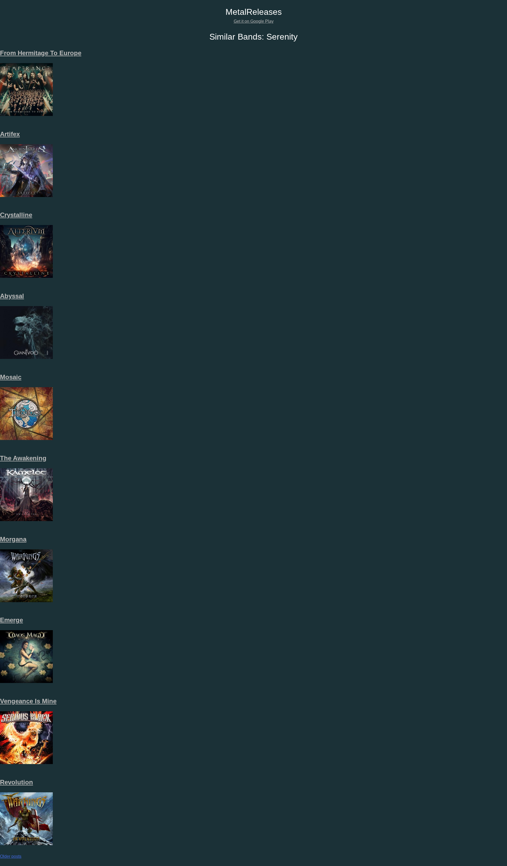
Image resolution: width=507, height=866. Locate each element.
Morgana (13, 539)
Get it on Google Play (254, 21)
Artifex (10, 134)
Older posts (10, 856)
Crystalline (16, 214)
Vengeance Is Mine (28, 701)
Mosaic (10, 377)
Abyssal (12, 295)
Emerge (11, 620)
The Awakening (23, 458)
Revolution (16, 782)
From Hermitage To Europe (40, 53)
